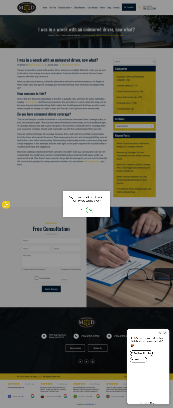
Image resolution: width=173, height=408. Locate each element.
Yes (90, 210)
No (82, 210)
